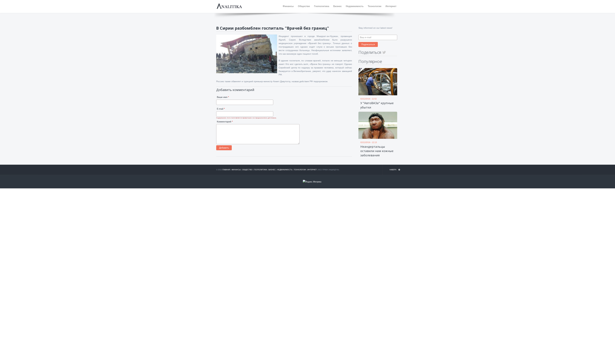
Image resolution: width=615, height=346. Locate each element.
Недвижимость (284, 170)
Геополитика (260, 170)
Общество (247, 170)
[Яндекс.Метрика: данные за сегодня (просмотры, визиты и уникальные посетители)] (312, 182)
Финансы (236, 170)
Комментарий (225, 121)
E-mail (221, 108)
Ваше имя (223, 97)
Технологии (300, 170)
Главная (226, 170)
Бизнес (272, 170)
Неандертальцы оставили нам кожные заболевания (377, 150)
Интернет (312, 170)
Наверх (393, 170)
